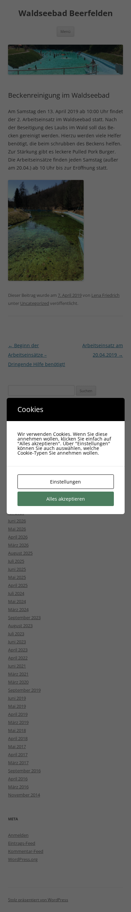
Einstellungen (65, 481)
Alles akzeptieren (65, 499)
